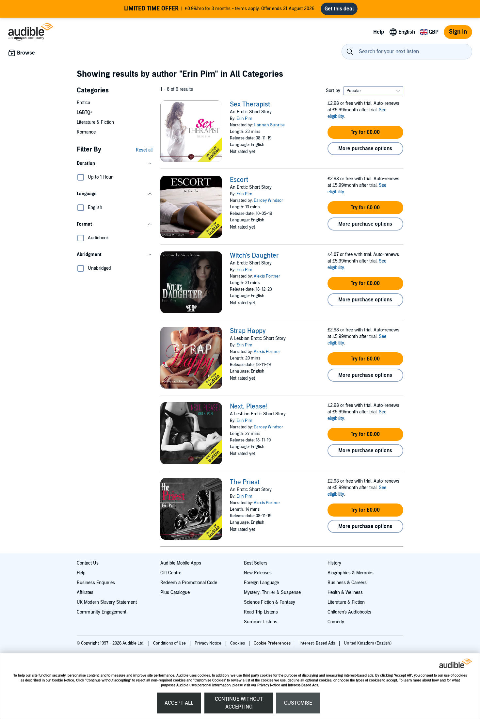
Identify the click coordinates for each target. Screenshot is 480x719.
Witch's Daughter (254, 256)
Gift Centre (170, 573)
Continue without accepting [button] (239, 703)
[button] (114, 163)
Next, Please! (249, 406)
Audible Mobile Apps (180, 563)
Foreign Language (261, 582)
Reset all (144, 150)
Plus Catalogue (175, 592)
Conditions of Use (170, 643)
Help (81, 573)
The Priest (245, 482)
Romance (86, 132)
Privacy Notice (268, 685)
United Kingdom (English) (368, 643)
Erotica (83, 102)
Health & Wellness (345, 592)
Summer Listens (260, 622)
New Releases (258, 573)
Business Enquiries (96, 582)
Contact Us (88, 563)
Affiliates (85, 592)
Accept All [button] (179, 703)
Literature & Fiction (95, 122)
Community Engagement (101, 612)
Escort (239, 180)
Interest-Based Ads (303, 685)
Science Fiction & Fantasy (269, 602)
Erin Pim (244, 118)
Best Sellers (255, 563)
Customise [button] (298, 703)
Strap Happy (248, 331)
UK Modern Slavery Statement (107, 602)
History (334, 563)
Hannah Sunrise (269, 125)
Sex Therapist (250, 104)
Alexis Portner (267, 276)
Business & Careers (347, 582)
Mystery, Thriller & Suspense (272, 592)
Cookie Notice (63, 680)
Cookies (238, 643)
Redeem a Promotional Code (188, 582)
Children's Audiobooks (349, 612)
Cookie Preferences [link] (272, 643)
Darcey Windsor (268, 200)
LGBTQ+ (84, 112)
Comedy (336, 622)
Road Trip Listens (261, 612)
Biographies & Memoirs (351, 573)
